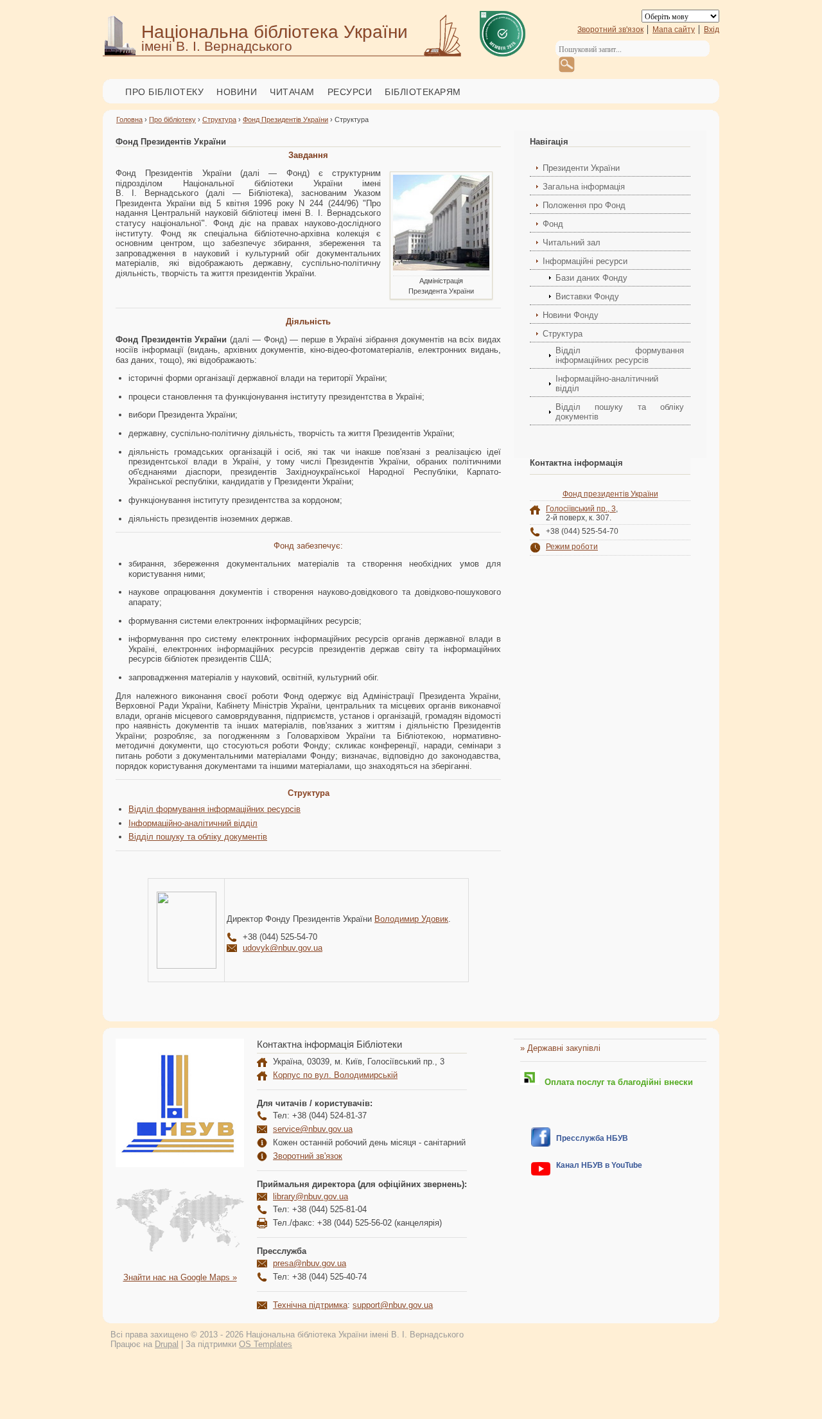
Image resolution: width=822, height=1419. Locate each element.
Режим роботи (572, 546)
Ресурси (350, 92)
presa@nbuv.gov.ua (309, 1263)
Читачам (292, 92)
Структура (219, 119)
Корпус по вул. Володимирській (335, 1075)
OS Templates (265, 1344)
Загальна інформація (584, 186)
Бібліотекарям (423, 92)
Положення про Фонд (584, 205)
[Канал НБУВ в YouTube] (540, 1172)
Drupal (167, 1344)
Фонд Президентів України (285, 119)
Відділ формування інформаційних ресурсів (214, 809)
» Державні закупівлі (560, 1048)
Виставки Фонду (587, 296)
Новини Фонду (571, 315)
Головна (129, 119)
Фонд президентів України (610, 493)
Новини (236, 92)
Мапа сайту (673, 29)
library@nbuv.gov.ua (310, 1196)
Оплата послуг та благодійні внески (616, 1082)
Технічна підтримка (310, 1305)
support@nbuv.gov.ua (393, 1305)
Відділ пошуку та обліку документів (197, 837)
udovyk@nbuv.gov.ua (282, 948)
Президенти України (581, 168)
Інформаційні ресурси (585, 261)
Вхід (711, 29)
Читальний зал (571, 242)
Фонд (553, 224)
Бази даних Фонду (591, 278)
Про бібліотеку (164, 92)
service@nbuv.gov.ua (313, 1129)
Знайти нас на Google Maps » (180, 1277)
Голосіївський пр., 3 (581, 508)
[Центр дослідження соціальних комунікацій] (540, 1144)
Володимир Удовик (411, 919)
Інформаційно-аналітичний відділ (193, 823)
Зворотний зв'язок (610, 29)
